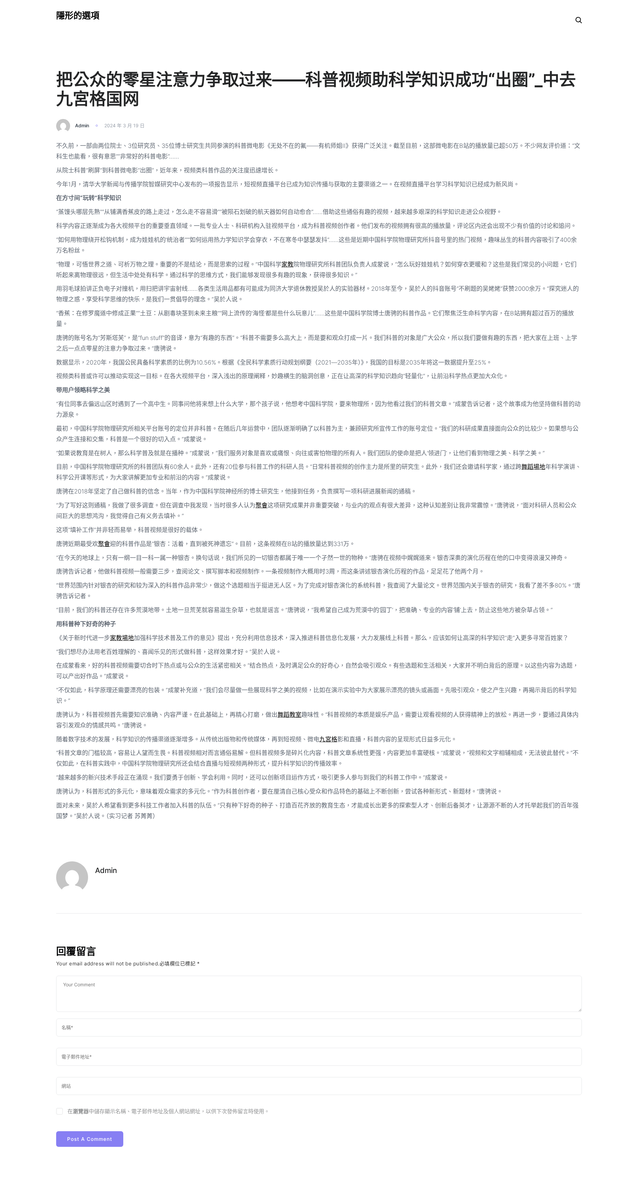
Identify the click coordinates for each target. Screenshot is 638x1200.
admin (82, 125)
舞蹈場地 (533, 466)
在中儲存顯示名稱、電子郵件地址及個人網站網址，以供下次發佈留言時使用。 (168, 1111)
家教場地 (122, 637)
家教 (287, 264)
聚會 (261, 505)
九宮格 (328, 739)
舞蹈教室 (289, 714)
